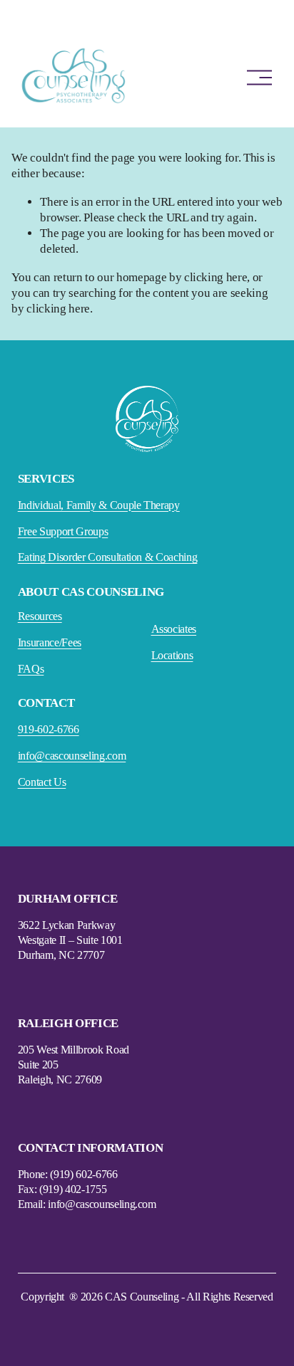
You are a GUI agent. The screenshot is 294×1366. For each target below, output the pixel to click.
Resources (40, 616)
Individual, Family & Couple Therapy (99, 505)
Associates (174, 629)
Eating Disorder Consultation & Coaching (108, 557)
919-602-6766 (48, 729)
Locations (172, 655)
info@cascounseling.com (72, 756)
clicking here (216, 277)
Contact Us (42, 782)
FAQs (31, 669)
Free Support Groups (63, 531)
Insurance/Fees (49, 642)
